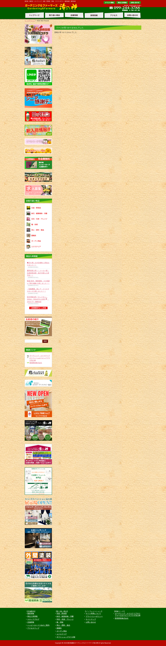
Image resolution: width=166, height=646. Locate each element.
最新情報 (30, 613)
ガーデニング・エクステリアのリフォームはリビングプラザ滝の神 (39, 358)
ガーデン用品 (62, 631)
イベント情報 (109, 2)
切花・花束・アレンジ (65, 619)
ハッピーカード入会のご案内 (38, 625)
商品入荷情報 (32, 616)
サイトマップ (91, 619)
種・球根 (60, 622)
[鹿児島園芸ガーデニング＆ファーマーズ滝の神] (52, 10)
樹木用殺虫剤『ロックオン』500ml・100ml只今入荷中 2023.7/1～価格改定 (38, 299)
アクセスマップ (33, 628)
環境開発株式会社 (35, 363)
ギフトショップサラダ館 (66, 637)
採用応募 (93, 15)
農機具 (59, 628)
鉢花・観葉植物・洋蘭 (65, 616)
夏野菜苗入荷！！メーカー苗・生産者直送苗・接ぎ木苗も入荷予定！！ (38, 273)
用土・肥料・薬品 (63, 625)
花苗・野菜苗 (62, 613)
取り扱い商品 (54, 15)
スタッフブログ (33, 619)
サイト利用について (93, 613)
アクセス (113, 15)
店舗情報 (74, 15)
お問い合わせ (135, 2)
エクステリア (62, 634)
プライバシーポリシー (94, 616)
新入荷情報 (122, 2)
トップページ (34, 15)
